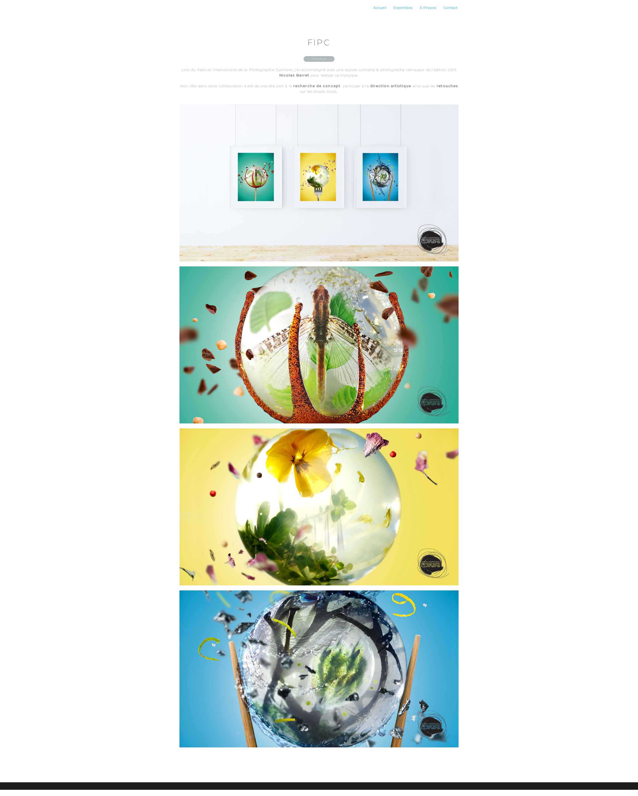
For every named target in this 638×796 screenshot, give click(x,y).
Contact (450, 7)
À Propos (428, 7)
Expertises (403, 7)
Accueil (379, 7)
